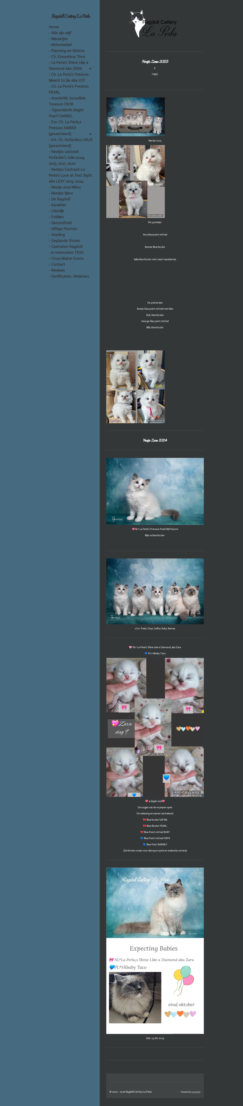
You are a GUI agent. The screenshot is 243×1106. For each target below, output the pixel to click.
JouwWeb (196, 1092)
